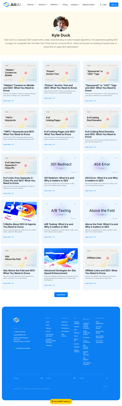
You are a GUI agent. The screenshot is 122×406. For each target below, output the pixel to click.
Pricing (65, 5)
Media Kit (76, 340)
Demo (47, 325)
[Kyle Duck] (61, 24)
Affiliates (76, 347)
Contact (76, 326)
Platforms (54, 5)
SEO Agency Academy (87, 363)
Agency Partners (76, 350)
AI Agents (86, 337)
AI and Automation (86, 341)
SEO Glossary (85, 358)
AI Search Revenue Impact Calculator (51, 340)
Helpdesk (49, 345)
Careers (76, 344)
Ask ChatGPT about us (62, 401)
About (76, 336)
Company (74, 5)
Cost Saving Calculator (49, 335)
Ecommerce (65, 328)
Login (47, 322)
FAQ (75, 330)
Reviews (76, 333)
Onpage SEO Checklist (86, 353)
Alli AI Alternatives (99, 322)
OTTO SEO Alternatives (99, 341)
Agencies (64, 322)
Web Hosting (63, 335)
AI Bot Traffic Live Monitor (86, 332)
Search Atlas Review (100, 332)
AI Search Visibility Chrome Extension (86, 325)
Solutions (42, 5)
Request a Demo (89, 5)
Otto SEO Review (99, 327)
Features (30, 5)
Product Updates (76, 322)
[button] (61, 294)
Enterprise (64, 325)
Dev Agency (65, 331)
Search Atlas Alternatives (100, 336)
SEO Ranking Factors (85, 347)
